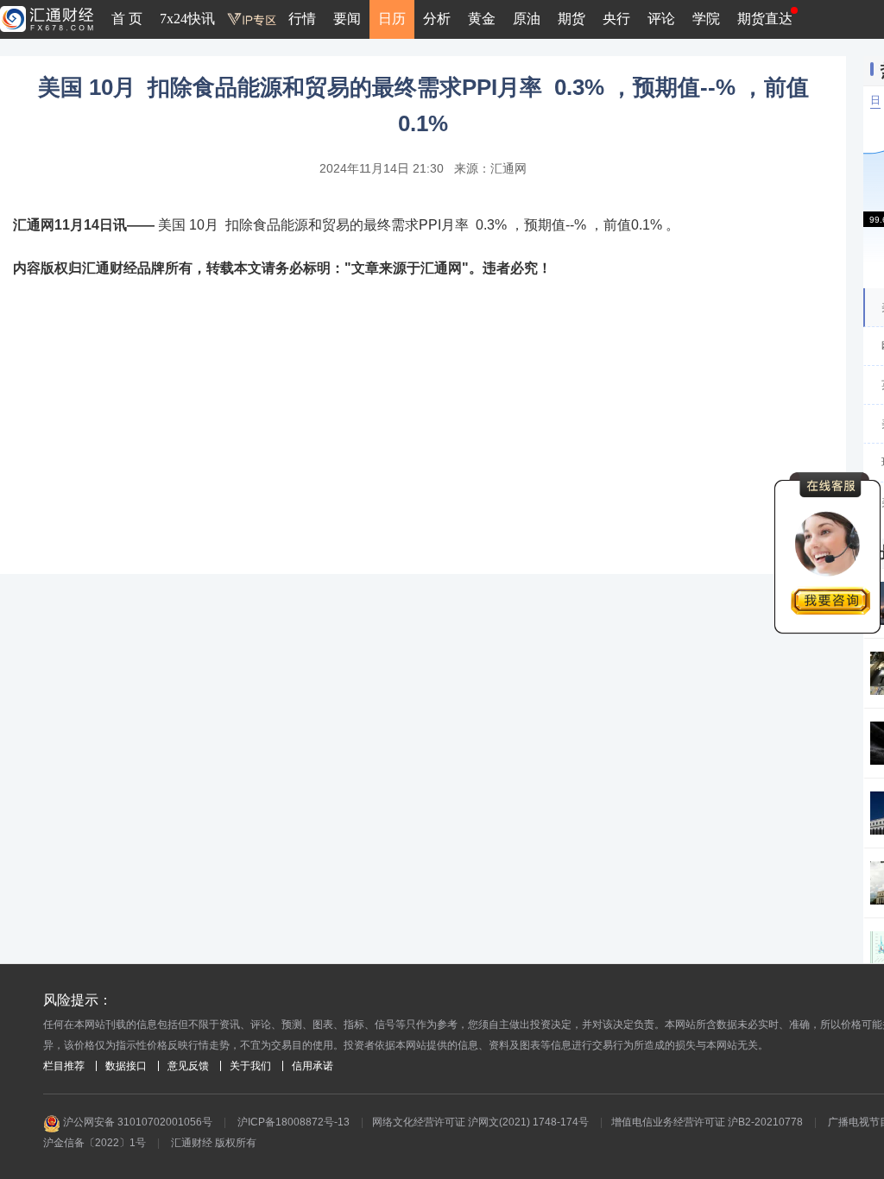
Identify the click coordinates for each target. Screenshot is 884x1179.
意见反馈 (188, 1066)
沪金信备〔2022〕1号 (94, 1143)
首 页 (126, 18)
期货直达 (764, 18)
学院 (706, 18)
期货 (571, 18)
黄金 (482, 18)
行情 (302, 18)
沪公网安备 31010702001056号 (136, 1122)
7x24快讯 (187, 18)
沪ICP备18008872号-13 (293, 1122)
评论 (661, 18)
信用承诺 (312, 1066)
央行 (616, 18)
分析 (437, 18)
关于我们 (250, 1066)
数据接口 (126, 1066)
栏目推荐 (64, 1066)
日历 (392, 18)
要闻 (347, 18)
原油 (526, 18)
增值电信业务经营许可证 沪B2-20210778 (707, 1122)
